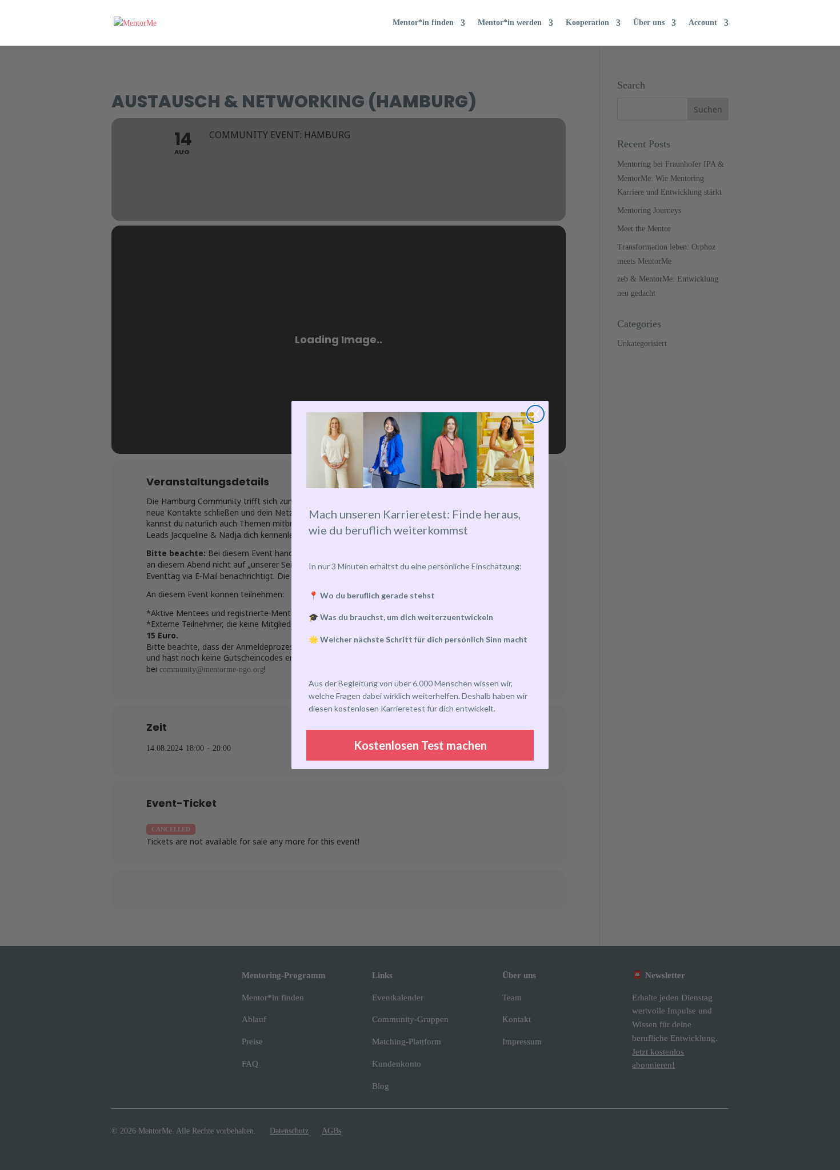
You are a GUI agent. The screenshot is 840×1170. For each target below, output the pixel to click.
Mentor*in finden (423, 23)
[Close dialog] (535, 414)
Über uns (649, 23)
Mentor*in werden (510, 23)
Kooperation (587, 23)
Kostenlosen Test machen (420, 745)
